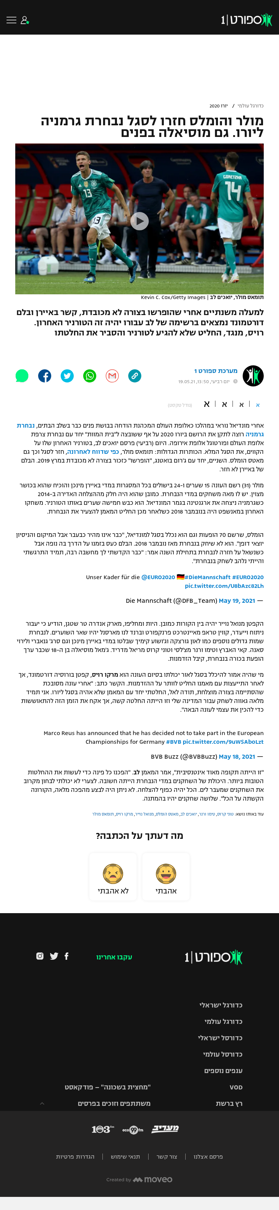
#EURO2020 (248, 577)
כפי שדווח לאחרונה (93, 452)
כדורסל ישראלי (220, 1038)
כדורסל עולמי (223, 1054)
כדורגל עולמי (251, 106)
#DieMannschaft (208, 577)
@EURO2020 (158, 577)
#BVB (173, 742)
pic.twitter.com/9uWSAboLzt (223, 742)
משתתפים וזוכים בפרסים (114, 1103)
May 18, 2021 (237, 756)
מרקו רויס (124, 814)
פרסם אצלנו (208, 1157)
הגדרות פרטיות (75, 1157)
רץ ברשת (229, 1103)
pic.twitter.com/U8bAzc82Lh (224, 586)
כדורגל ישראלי (221, 1005)
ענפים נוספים (223, 1071)
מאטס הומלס (167, 814)
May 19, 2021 (237, 600)
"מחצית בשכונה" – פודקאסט (108, 1087)
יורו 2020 (219, 106)
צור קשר (167, 1157)
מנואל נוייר (144, 814)
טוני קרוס (225, 814)
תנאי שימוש (125, 1157)
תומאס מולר (103, 814)
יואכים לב (189, 814)
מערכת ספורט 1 (216, 371)
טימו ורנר (207, 814)
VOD (236, 1087)
